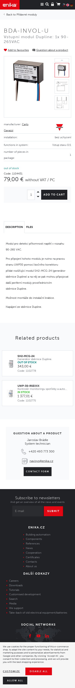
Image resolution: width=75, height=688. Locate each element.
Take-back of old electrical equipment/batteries (38, 612)
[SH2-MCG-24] (12, 363)
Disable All (39, 671)
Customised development (25, 594)
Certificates (33, 557)
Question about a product (52, 50)
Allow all (15, 680)
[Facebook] (30, 636)
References (33, 543)
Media (12, 603)
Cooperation (33, 552)
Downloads (16, 585)
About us (31, 566)
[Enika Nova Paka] (9, 5)
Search (13, 599)
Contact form (37, 471)
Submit (53, 511)
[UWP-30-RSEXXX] (12, 393)
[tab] (14, 227)
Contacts (31, 561)
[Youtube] (38, 636)
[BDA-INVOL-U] (28, 86)
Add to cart (54, 194)
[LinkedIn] (47, 636)
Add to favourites (18, 50)
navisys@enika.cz (41, 461)
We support (16, 608)
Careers (13, 580)
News (29, 548)
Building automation (38, 534)
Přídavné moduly (27, 14)
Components (34, 539)
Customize (11, 671)
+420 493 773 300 (41, 451)
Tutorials (14, 590)
